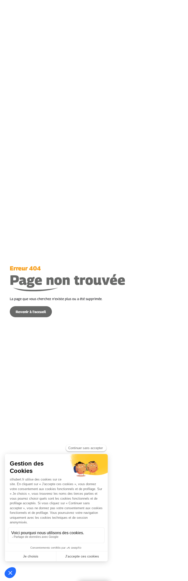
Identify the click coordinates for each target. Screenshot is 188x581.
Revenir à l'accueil (31, 312)
